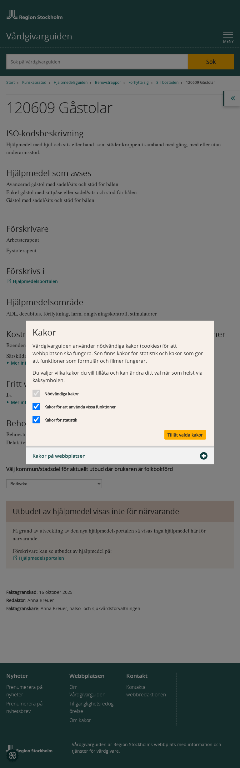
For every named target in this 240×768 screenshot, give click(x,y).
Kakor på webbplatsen (59, 455)
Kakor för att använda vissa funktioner (80, 407)
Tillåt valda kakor (185, 434)
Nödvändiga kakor (61, 394)
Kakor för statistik (60, 420)
